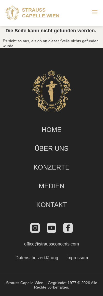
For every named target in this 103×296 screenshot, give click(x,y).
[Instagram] (35, 228)
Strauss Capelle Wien (40, 12)
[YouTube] (51, 228)
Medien (51, 186)
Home (52, 129)
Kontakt (51, 204)
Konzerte (51, 167)
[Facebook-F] (68, 228)
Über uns (51, 148)
